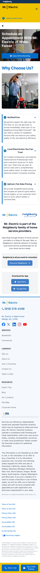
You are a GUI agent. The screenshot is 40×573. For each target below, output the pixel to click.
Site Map (5, 402)
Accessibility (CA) (8, 526)
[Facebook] (3, 324)
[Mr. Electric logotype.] (10, 215)
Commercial (7, 340)
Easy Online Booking (21, 56)
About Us (6, 359)
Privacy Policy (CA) (9, 518)
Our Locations (8, 397)
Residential (6, 335)
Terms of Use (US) (8, 504)
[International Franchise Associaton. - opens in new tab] (6, 413)
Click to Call (12, 568)
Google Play (22, 289)
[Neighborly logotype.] (30, 215)
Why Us (5, 354)
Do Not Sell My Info (9, 531)
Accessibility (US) (8, 522)
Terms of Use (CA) (8, 509)
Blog (4, 392)
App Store (21, 282)
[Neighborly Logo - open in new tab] (7, 2)
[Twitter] (9, 324)
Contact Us (6, 369)
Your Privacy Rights (13, 535)
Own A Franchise (9, 364)
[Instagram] (19, 324)
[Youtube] (25, 324)
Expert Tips (7, 387)
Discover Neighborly (18, 263)
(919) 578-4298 (14, 308)
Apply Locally (7, 374)
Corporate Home (9, 407)
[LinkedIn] (14, 324)
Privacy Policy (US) (9, 513)
